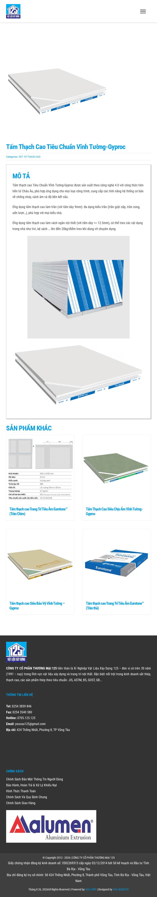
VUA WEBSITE (121, 889)
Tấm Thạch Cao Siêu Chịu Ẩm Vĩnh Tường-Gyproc (114, 511)
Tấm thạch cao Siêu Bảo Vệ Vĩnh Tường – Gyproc (37, 605)
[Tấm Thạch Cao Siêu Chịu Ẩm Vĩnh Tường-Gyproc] (117, 469)
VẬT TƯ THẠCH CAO (29, 156)
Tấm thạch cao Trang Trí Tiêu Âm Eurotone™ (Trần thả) (115, 605)
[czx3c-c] (78, 86)
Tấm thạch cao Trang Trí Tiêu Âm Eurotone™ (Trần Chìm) (38, 511)
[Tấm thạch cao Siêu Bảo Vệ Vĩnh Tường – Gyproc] (40, 563)
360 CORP (90, 889)
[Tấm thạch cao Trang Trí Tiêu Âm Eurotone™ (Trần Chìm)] (40, 469)
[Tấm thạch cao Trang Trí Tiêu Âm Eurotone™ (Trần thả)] (117, 563)
